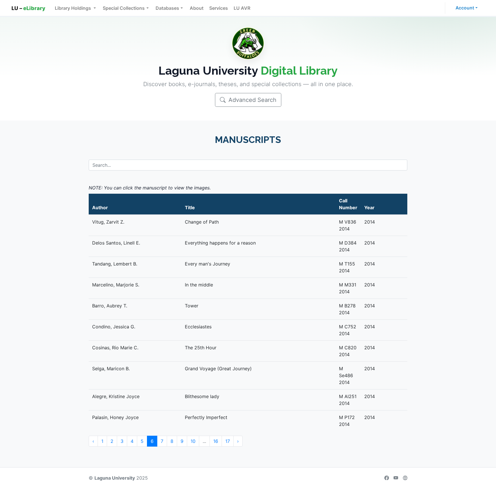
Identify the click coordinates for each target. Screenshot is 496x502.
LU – (28, 8)
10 (193, 441)
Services (218, 8)
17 (227, 441)
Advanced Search (251, 99)
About (197, 8)
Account (465, 8)
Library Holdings (73, 8)
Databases (167, 8)
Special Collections (124, 8)
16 (215, 441)
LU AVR (242, 8)
